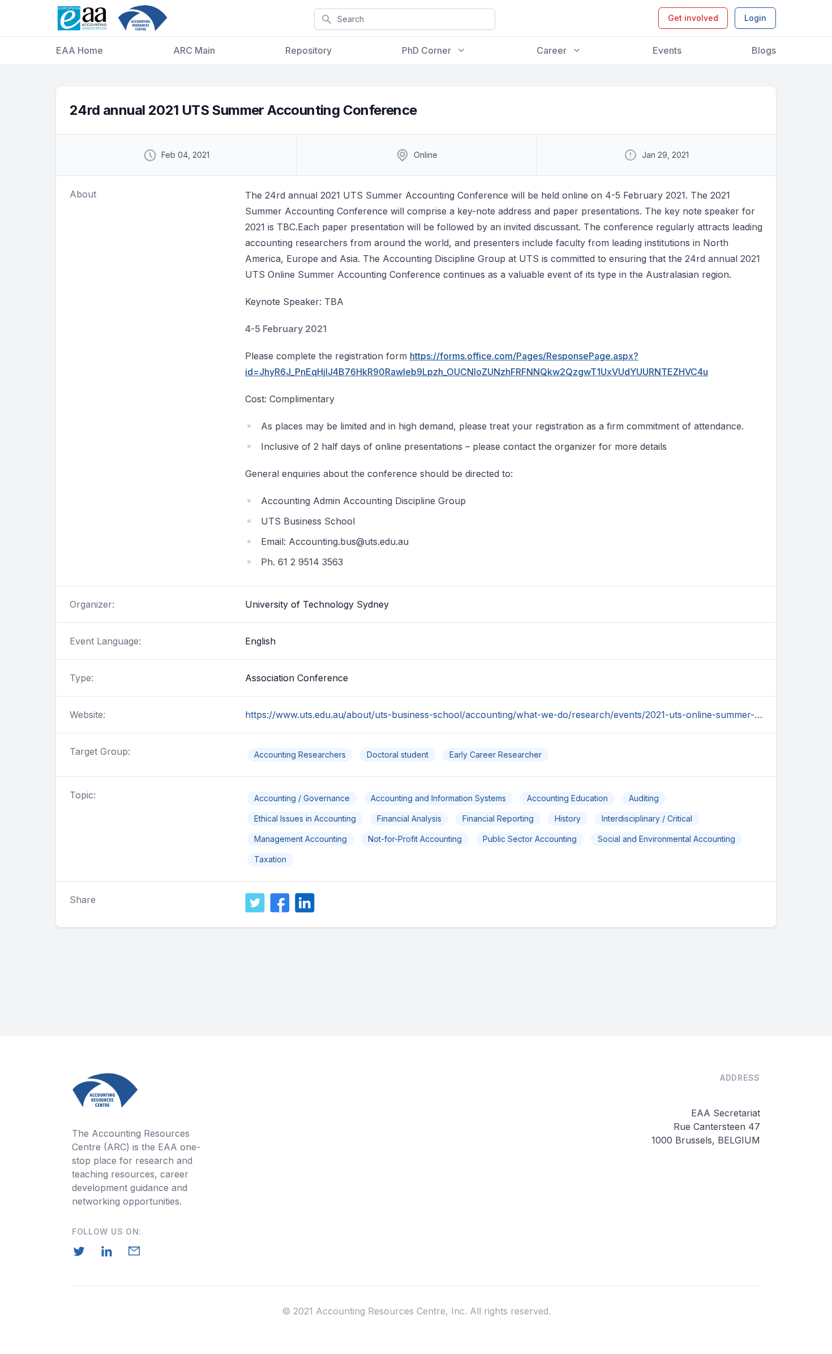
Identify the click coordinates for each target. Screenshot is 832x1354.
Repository (308, 50)
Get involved (693, 18)
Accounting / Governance (302, 798)
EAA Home (79, 50)
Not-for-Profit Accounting (415, 839)
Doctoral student (397, 754)
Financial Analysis (409, 818)
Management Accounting (300, 839)
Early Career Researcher (495, 754)
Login (755, 18)
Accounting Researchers (300, 754)
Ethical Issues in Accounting (305, 818)
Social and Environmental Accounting (666, 839)
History (568, 818)
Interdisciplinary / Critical (647, 818)
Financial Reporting (498, 818)
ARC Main (194, 50)
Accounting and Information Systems (438, 798)
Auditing (644, 798)
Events (667, 50)
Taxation (270, 859)
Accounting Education (567, 798)
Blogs (764, 50)
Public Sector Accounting (530, 839)
